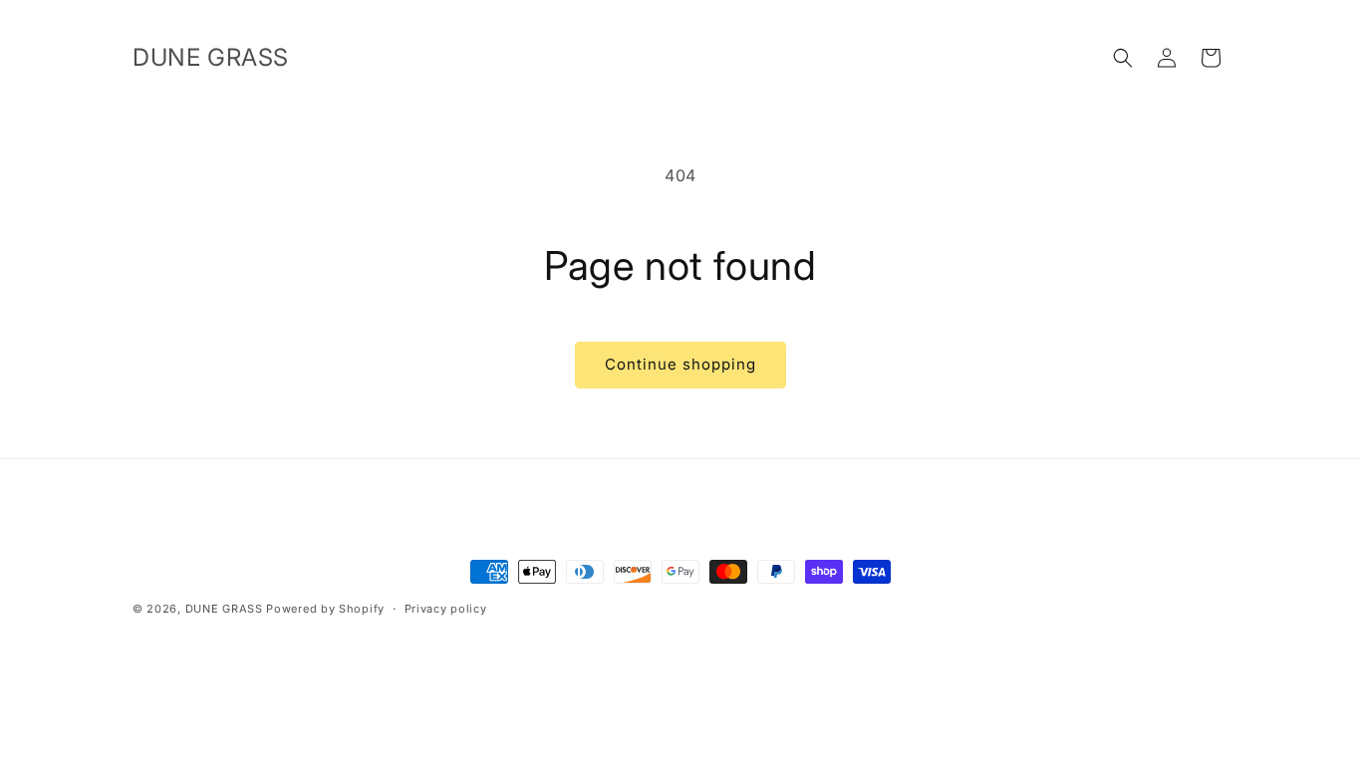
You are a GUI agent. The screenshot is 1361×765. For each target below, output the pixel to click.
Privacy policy (446, 609)
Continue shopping (680, 364)
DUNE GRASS (224, 609)
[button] (1123, 58)
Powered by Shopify (325, 609)
